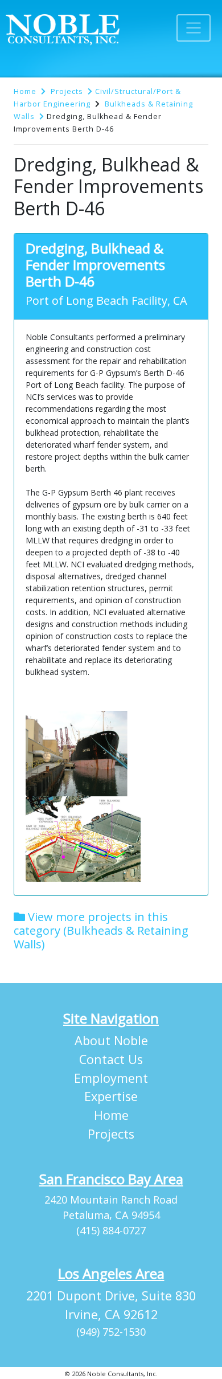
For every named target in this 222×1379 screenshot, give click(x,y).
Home (25, 91)
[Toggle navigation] (193, 28)
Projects (67, 91)
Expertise (111, 1096)
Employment (111, 1078)
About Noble (111, 1040)
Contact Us (111, 1059)
